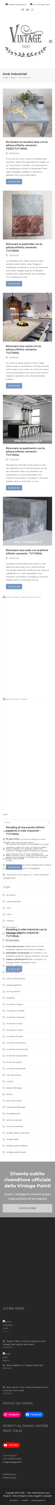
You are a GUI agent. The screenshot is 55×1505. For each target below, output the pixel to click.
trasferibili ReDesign (15, 1107)
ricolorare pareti (14, 1062)
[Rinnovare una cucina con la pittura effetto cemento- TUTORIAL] (27, 317)
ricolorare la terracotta (17, 1049)
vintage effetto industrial (17, 1133)
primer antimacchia (15, 978)
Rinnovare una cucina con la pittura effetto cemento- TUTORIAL (23, 349)
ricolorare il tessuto (15, 1017)
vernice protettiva (14, 1126)
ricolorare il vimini (14, 1030)
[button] (50, 41)
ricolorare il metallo (15, 1010)
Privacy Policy (9, 1477)
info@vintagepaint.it (17, 4)
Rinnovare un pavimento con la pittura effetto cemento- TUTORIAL (25, 451)
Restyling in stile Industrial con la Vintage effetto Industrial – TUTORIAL (26, 933)
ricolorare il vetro (14, 1023)
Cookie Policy (9, 1474)
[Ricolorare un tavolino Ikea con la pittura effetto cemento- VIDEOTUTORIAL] (27, 113)
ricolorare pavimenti (15, 1068)
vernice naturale (14, 1120)
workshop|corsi (38, 1500)
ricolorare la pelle (14, 1036)
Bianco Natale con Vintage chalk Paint (24, 1365)
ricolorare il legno (14, 1004)
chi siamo (14, 1500)
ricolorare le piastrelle (16, 1055)
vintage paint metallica (17, 1145)
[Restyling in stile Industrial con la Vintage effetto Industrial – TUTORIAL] (27, 811)
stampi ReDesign (14, 1088)
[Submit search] (49, 822)
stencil (9, 1094)
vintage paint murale (16, 1152)
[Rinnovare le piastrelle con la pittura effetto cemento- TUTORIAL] (27, 215)
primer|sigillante (14, 985)
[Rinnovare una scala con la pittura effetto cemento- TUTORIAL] (27, 521)
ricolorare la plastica (16, 1043)
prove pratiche (13, 991)
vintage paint (12, 1139)
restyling (10, 998)
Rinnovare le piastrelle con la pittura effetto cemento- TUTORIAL (24, 247)
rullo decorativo (13, 1075)
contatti (24, 1500)
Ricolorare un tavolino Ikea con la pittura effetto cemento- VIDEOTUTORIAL (27, 145)
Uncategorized (13, 1113)
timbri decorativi (14, 1100)
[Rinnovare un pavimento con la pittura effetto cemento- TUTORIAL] (27, 419)
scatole (9, 1081)
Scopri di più (14, 181)
